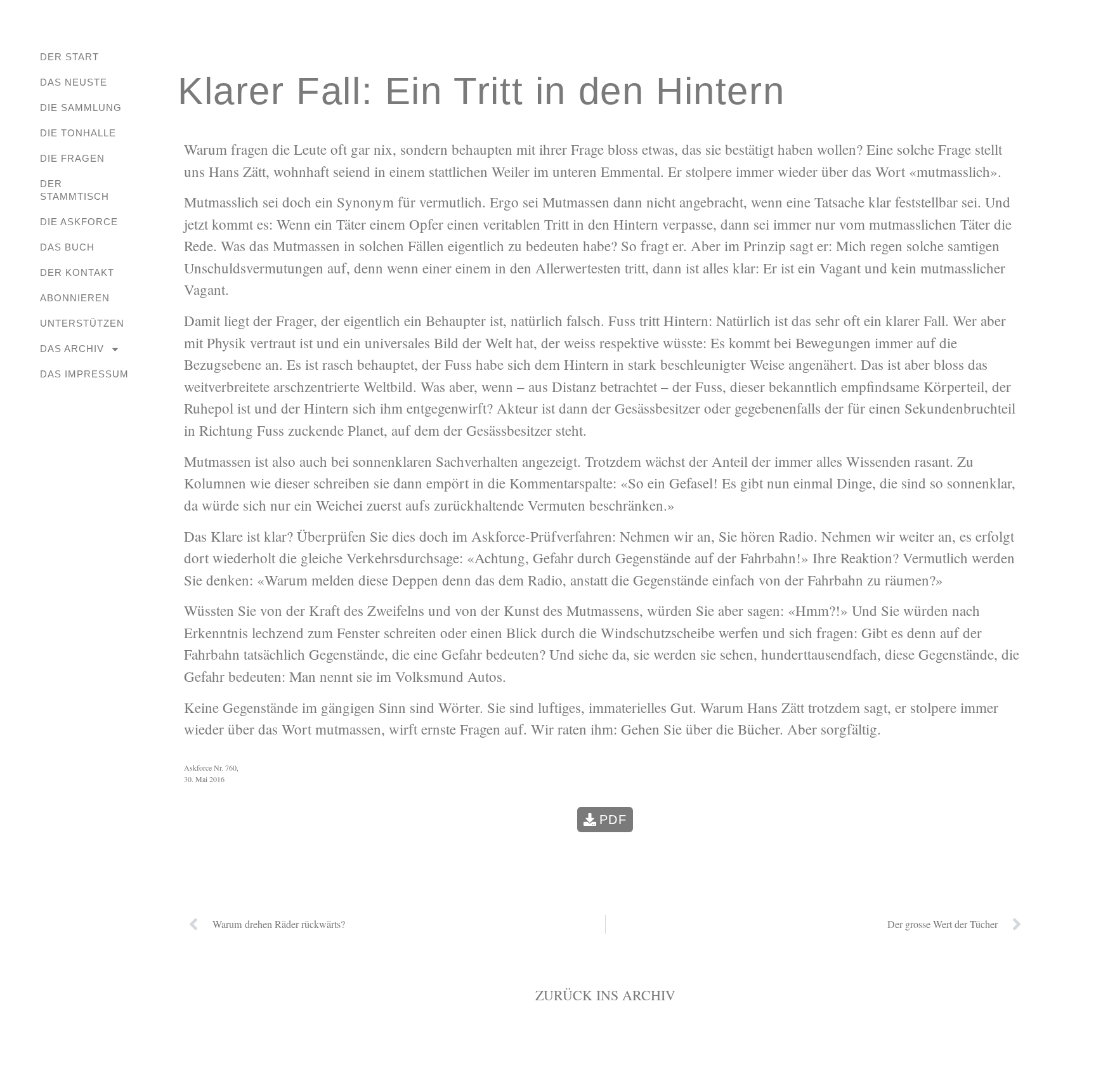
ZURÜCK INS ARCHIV (605, 995)
